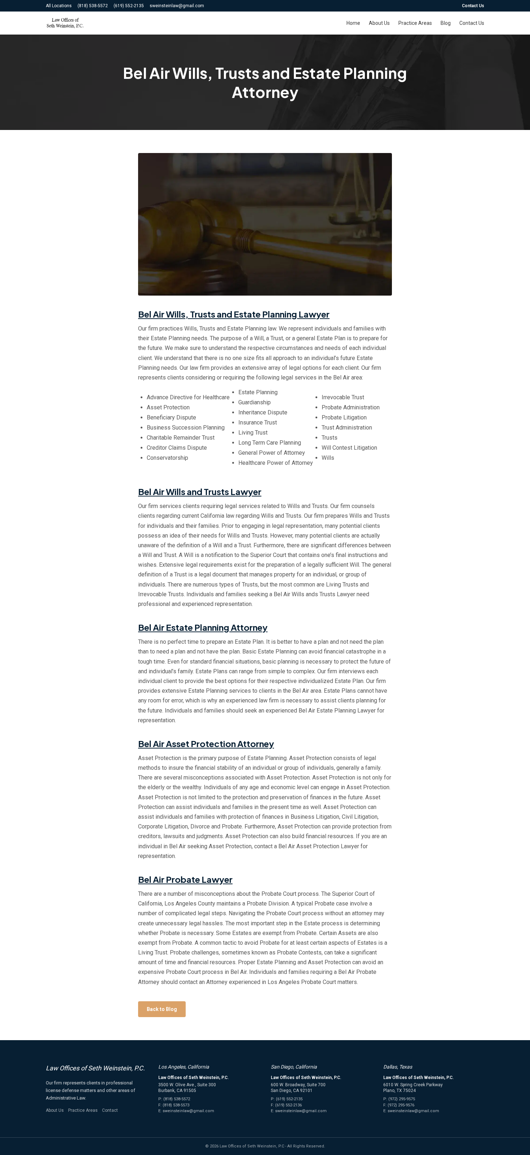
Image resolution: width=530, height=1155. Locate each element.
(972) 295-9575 (401, 1099)
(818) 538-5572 (93, 5)
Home (353, 23)
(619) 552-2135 (129, 5)
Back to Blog (162, 1009)
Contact (110, 1110)
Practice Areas (415, 23)
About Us (379, 23)
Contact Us (473, 5)
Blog (446, 23)
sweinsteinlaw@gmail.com (177, 5)
